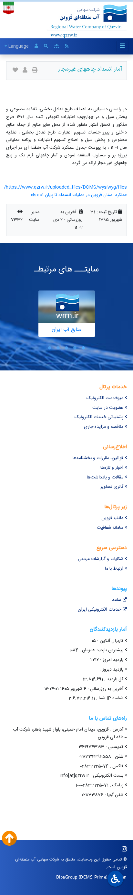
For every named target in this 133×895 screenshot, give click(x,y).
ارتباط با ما (114, 569)
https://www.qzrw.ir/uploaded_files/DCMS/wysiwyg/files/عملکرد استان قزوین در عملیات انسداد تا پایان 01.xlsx (65, 191)
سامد (116, 600)
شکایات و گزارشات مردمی (100, 559)
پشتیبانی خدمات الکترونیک (99, 417)
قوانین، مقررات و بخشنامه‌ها (98, 458)
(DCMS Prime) (93, 877)
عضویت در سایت (107, 408)
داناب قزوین (112, 518)
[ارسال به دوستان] (25, 70)
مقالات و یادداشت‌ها (105, 477)
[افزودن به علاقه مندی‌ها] (15, 70)
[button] (83, 348)
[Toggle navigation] (122, 46)
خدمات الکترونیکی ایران (99, 610)
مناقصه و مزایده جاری (103, 427)
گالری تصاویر (111, 487)
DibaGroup (66, 877)
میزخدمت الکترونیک (105, 398)
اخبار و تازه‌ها (111, 468)
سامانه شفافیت (110, 528)
